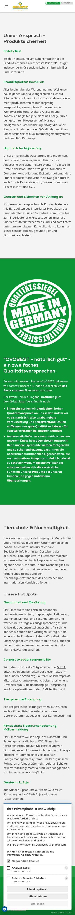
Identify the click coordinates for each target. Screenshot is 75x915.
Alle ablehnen (37, 896)
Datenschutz (43, 844)
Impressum (59, 844)
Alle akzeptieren (37, 889)
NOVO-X (18, 650)
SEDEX (61, 667)
